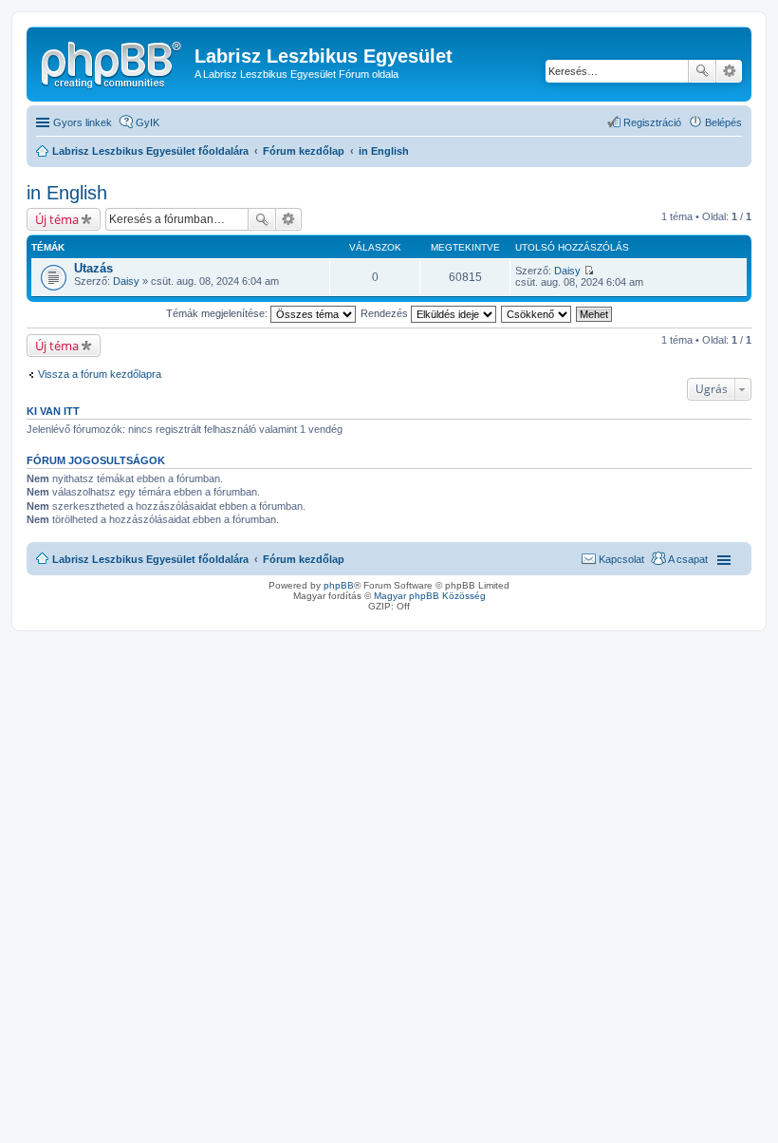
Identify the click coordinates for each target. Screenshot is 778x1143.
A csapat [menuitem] (688, 559)
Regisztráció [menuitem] (652, 122)
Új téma (57, 219)
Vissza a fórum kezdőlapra (99, 374)
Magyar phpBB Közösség (430, 595)
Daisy (126, 281)
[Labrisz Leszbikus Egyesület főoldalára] (112, 61)
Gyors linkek (82, 122)
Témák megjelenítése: (218, 313)
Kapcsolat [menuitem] (621, 559)
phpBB (339, 585)
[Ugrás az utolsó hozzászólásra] (589, 270)
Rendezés (386, 313)
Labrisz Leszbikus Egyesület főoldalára (150, 559)
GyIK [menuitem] (147, 122)
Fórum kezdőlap (303, 559)
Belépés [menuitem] (723, 122)
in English (67, 192)
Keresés (702, 71)
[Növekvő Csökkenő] (537, 313)
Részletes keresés (729, 71)
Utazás (93, 268)
